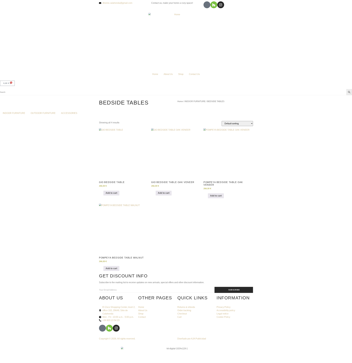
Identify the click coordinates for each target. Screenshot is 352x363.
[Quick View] (102, 193)
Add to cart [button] (111, 193)
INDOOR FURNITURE (195, 101)
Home (155, 74)
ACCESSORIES (69, 113)
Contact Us (194, 74)
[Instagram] (220, 4)
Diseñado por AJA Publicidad (191, 338)
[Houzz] (213, 4)
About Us (168, 74)
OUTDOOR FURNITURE (43, 113)
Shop (180, 74)
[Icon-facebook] (207, 4)
